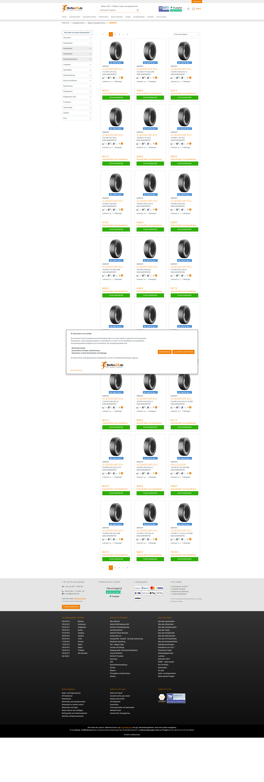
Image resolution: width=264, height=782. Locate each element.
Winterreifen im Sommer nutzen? (73, 705)
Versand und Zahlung (117, 647)
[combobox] (117, 10)
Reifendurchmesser (70, 59)
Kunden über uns (115, 636)
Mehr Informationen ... (77, 370)
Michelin (81, 621)
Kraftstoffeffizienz (70, 81)
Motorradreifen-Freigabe (166, 676)
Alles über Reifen (165, 617)
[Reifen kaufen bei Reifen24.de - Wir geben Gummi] (72, 8)
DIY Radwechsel (67, 696)
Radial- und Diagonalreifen (167, 673)
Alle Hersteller (83, 653)
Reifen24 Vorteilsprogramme (119, 627)
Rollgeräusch (68, 91)
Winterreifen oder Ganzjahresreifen (73, 702)
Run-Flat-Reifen (163, 665)
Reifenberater (66, 699)
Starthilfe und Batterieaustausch (73, 716)
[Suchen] (137, 10)
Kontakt (112, 668)
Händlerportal (197, 1)
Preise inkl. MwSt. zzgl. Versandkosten (115, 93)
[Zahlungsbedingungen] (149, 593)
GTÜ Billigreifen (115, 702)
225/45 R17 (66, 627)
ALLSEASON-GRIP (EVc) (112, 69)
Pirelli (80, 639)
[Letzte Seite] (127, 34)
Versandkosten (126, 727)
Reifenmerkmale (69, 75)
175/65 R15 (66, 644)
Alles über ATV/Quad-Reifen (167, 639)
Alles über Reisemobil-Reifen (167, 642)
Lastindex (161, 656)
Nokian (80, 647)
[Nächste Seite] (123, 34)
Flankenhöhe (67, 54)
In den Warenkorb (116, 98)
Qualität (66, 113)
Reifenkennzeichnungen (166, 644)
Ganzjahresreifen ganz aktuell (120, 696)
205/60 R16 (66, 636)
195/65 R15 (66, 624)
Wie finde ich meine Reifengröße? (77, 33)
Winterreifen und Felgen (70, 707)
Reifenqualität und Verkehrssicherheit (74, 713)
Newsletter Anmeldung (117, 642)
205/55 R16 (66, 621)
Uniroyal (80, 642)
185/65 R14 (66, 647)
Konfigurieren (164, 352)
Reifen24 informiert (118, 689)
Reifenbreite (67, 48)
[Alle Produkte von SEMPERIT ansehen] (116, 62)
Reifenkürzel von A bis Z (166, 647)
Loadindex (67, 65)
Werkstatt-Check (115, 710)
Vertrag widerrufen (71, 607)
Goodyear (81, 633)
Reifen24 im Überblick (119, 617)
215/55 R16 (66, 633)
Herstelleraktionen (116, 630)
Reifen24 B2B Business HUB (119, 624)
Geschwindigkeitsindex (165, 653)
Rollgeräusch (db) (69, 97)
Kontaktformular (80, 599)
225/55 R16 (66, 639)
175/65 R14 (66, 642)
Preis (65, 118)
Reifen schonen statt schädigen (72, 710)
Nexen (80, 644)
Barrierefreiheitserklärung (118, 665)
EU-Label (161, 670)
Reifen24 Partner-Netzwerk (119, 633)
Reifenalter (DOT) (164, 659)
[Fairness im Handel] (162, 697)
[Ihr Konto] (188, 9)
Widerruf (113, 670)
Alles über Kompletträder (166, 633)
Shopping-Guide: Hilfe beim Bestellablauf (123, 650)
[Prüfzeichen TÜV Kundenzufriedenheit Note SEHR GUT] (176, 697)
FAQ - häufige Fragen (117, 644)
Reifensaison (67, 43)
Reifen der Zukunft (116, 693)
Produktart (67, 102)
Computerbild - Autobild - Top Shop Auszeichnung (126, 639)
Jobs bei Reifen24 (116, 653)
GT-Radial (81, 650)
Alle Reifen (65, 656)
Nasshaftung (67, 86)
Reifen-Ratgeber (68, 689)
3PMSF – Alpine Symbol (166, 662)
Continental (82, 624)
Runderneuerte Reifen (117, 699)
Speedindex (67, 70)
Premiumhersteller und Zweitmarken (122, 707)
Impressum (113, 659)
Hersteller (67, 38)
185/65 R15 (66, 630)
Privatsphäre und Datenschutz (120, 673)
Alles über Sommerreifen (166, 621)
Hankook (81, 636)
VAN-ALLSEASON (178, 464)
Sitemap (113, 676)
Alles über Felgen (164, 630)
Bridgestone (82, 627)
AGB (111, 662)
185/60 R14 (66, 650)
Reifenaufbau (162, 668)
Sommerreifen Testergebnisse (120, 713)
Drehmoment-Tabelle (165, 650)
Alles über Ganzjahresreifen (167, 627)
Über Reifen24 (115, 621)
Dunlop (80, 630)
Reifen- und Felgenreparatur (71, 693)
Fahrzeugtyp (67, 107)
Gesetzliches (114, 705)
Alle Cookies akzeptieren (183, 352)
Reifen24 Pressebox (116, 656)
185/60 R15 (66, 653)
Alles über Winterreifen (165, 624)
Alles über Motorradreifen (166, 636)
